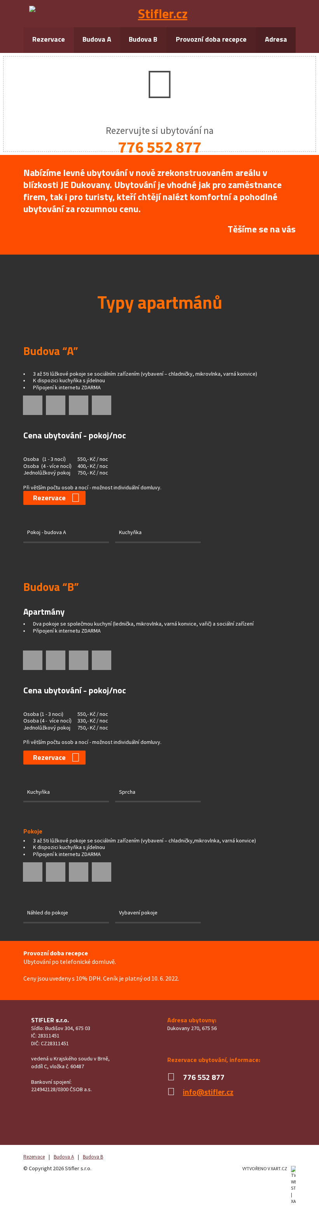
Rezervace (48, 39)
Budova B (143, 39)
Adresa (276, 39)
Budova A (96, 39)
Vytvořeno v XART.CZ (264, 1168)
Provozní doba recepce (211, 39)
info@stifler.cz (208, 1092)
